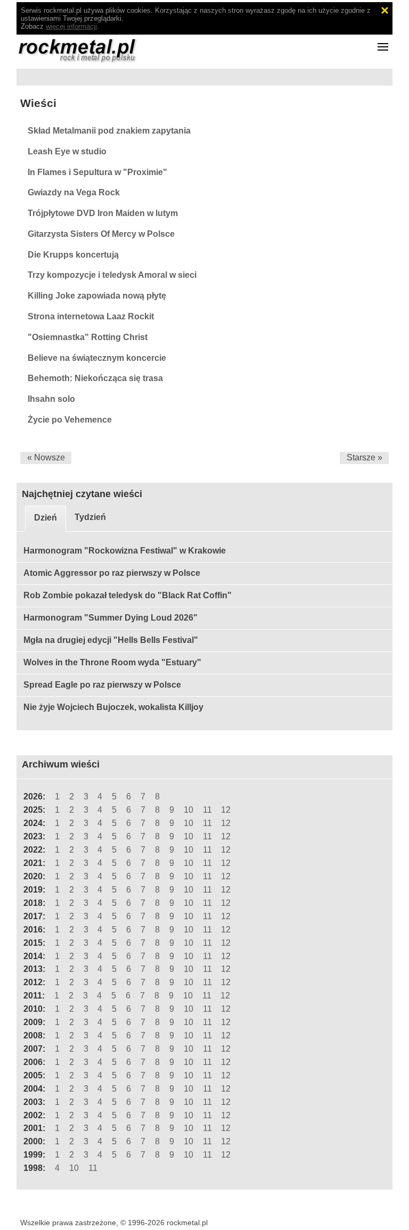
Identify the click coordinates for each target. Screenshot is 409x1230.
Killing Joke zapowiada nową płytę (97, 295)
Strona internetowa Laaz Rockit (91, 316)
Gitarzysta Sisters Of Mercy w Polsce (101, 233)
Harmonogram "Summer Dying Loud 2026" (110, 617)
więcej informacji (71, 26)
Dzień (45, 517)
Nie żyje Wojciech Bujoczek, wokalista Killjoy (113, 707)
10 (188, 809)
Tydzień (90, 517)
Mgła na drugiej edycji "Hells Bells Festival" (110, 640)
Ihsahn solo (51, 398)
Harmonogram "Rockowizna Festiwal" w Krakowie (124, 550)
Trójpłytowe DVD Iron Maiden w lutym (103, 213)
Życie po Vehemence (70, 419)
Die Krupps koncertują (73, 254)
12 (226, 809)
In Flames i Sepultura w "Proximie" (97, 172)
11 (207, 809)
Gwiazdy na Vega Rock (74, 192)
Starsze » (364, 457)
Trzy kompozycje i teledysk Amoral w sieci (112, 274)
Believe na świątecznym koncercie (97, 357)
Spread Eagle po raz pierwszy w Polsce (102, 684)
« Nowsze (46, 457)
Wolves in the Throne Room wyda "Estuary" (112, 662)
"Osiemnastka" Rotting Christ (88, 337)
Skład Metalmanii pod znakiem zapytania (109, 130)
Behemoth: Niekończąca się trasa (95, 378)
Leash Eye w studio (67, 151)
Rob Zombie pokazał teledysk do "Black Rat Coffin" (127, 595)
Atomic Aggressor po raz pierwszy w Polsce (111, 572)
